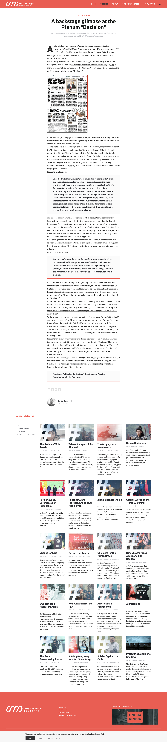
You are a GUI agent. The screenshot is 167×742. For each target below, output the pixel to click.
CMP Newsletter (131, 4)
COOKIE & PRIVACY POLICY (68, 715)
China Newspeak (83, 15)
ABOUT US (62, 707)
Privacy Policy (100, 734)
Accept (30, 738)
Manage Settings (54, 738)
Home (94, 4)
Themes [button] (104, 4)
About (115, 4)
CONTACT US (63, 710)
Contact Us (149, 4)
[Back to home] (21, 4)
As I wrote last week (61, 46)
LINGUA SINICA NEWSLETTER (122, 706)
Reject (40, 738)
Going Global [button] (21, 431)
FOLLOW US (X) (64, 712)
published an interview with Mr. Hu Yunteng (88, 65)
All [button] (18, 426)
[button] (160, 4)
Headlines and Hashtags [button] (26, 434)
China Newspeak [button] (23, 428)
